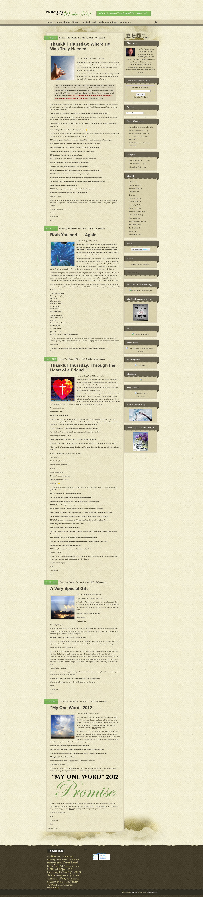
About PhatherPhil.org (67, 22)
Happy (61, 869)
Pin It (51, 220)
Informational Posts (135, 167)
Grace (55, 869)
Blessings (51, 859)
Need (58, 879)
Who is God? (133, 231)
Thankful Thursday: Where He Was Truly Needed (80, 46)
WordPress (133, 892)
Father (58, 865)
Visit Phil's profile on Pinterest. (140, 264)
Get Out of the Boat (135, 198)
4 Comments (100, 38)
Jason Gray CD (78, 512)
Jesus (51, 875)
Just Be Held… (146, 133)
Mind (48, 879)
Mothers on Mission (135, 208)
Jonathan (58, 876)
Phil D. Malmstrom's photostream (102, 857)
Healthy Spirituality (135, 205)
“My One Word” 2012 (71, 707)
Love (76, 875)
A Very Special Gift (69, 588)
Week (54, 885)
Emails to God (89, 22)
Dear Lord (70, 862)
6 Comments (101, 582)
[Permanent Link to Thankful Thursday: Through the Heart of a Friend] (62, 389)
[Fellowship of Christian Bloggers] (140, 290)
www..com (101, 853)
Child (58, 860)
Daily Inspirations (108, 22)
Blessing (68, 856)
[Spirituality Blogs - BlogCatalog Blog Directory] (140, 351)
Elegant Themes (152, 892)
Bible (49, 857)
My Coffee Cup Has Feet (137, 211)
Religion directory (140, 396)
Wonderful (52, 887)
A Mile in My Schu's (135, 185)
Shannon (51, 882)
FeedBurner (145, 97)
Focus (66, 866)
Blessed (61, 857)
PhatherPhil (73, 38)
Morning (53, 879)
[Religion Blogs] (140, 393)
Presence (75, 879)
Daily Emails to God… (136, 160)
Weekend (60, 885)
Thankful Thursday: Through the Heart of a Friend (82, 367)
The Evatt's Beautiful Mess (137, 221)
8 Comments (99, 359)
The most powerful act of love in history (66, 527)
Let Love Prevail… (147, 127)
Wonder (69, 885)
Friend (71, 866)
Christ (71, 859)
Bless (54, 856)
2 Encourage (133, 182)
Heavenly (53, 872)
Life (67, 876)
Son (57, 882)
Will (64, 885)
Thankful (67, 882)
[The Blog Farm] (140, 365)
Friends (76, 866)
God (50, 869)
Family (50, 866)
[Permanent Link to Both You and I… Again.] (62, 254)
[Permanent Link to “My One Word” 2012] (62, 727)
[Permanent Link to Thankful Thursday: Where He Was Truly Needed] (62, 68)
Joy (64, 876)
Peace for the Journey (136, 215)
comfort (76, 860)
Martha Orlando (134, 127)
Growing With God (135, 201)
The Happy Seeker (135, 225)
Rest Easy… (145, 130)
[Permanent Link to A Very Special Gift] (62, 607)
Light (71, 876)
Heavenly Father (70, 872)
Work (60, 888)
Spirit (61, 882)
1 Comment (100, 228)
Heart (68, 869)
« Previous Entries (52, 829)
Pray (63, 878)
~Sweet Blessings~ (135, 234)
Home (50, 22)
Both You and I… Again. (74, 234)
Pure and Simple (134, 218)
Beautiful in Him (134, 192)
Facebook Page (133, 272)
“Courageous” (81, 520)
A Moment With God (135, 188)
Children (63, 859)
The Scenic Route (135, 228)
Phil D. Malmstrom (135, 143)
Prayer (69, 879)
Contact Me (125, 22)
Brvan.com (132, 195)
